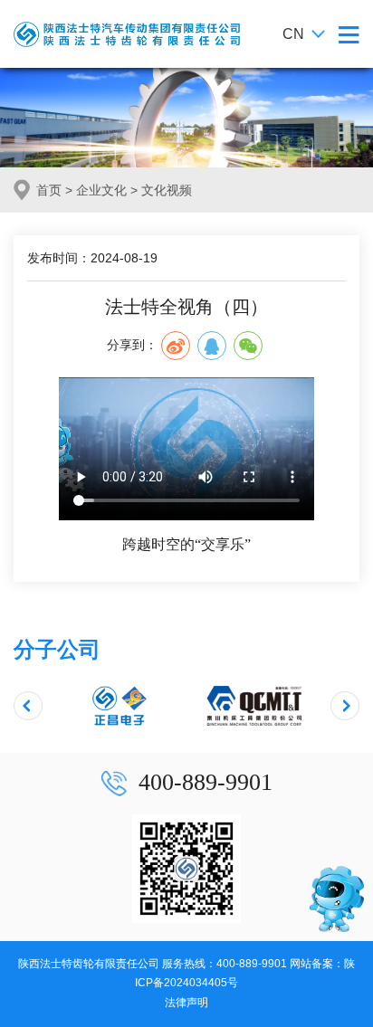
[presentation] (28, 705)
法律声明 (186, 1002)
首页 (49, 190)
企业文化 (101, 190)
